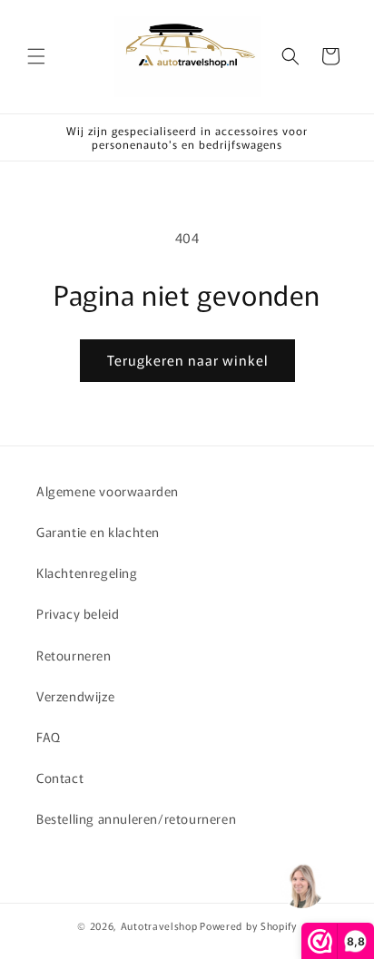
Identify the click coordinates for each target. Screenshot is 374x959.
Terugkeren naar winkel (187, 359)
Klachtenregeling (87, 572)
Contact (60, 777)
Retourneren (74, 655)
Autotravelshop (159, 925)
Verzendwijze (75, 696)
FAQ (48, 737)
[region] (301, 886)
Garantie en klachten (98, 532)
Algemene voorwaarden (107, 491)
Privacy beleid (77, 613)
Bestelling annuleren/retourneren (136, 818)
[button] (36, 56)
